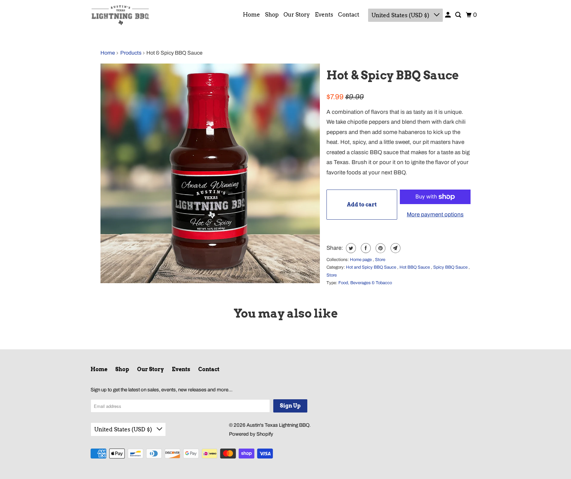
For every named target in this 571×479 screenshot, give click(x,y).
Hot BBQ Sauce (415, 267)
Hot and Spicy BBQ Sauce (371, 267)
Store (380, 259)
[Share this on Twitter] (350, 248)
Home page (361, 259)
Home (251, 14)
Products (130, 53)
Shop (272, 14)
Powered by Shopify (251, 434)
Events (324, 14)
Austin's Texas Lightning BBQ (278, 425)
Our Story (297, 14)
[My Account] (448, 15)
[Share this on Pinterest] (380, 248)
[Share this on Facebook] (365, 248)
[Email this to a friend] (394, 248)
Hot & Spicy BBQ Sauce (392, 75)
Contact (348, 14)
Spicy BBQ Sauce (451, 267)
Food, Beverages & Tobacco (365, 283)
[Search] (458, 15)
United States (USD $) (401, 15)
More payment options (435, 214)
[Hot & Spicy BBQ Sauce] (210, 173)
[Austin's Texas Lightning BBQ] (120, 15)
